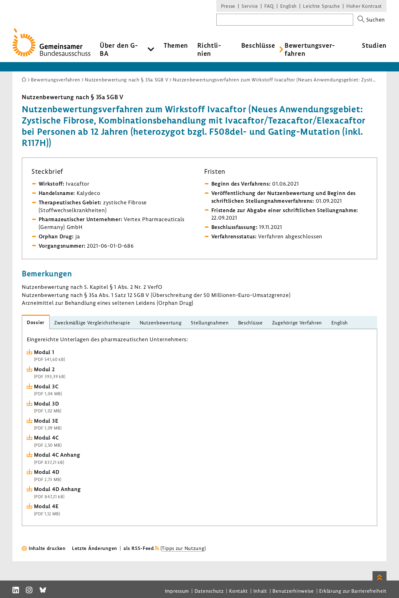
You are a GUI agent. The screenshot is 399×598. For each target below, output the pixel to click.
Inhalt (260, 591)
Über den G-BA (119, 49)
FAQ (269, 6)
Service (250, 6)
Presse (228, 6)
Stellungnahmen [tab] (209, 322)
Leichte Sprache (321, 6)
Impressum (177, 591)
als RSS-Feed (138, 548)
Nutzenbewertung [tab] (161, 322)
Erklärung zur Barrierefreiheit (353, 591)
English (288, 6)
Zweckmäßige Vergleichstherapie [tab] (92, 322)
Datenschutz (209, 591)
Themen (176, 45)
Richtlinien (209, 49)
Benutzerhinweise (293, 591)
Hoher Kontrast (364, 6)
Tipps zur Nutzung (183, 548)
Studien (374, 45)
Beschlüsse (258, 45)
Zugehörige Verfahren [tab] (297, 322)
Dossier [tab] (36, 322)
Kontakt (238, 591)
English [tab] (339, 322)
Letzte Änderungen (94, 548)
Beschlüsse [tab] (250, 322)
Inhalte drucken (47, 548)
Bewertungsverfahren (310, 49)
